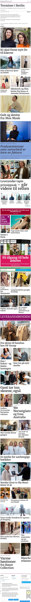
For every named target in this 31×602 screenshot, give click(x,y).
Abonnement (14, 578)
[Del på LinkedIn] (28, 11)
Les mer (28, 588)
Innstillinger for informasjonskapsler (25, 601)
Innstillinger (10, 599)
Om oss (13, 576)
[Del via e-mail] (30, 11)
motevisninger (5, 23)
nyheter (20, 23)
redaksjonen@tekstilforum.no (4, 579)
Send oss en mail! (28, 206)
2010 (1, 23)
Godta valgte (16, 599)
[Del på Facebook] (27, 11)
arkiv (27, 23)
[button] (1, 193)
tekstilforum (11, 23)
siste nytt (16, 23)
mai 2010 (23, 23)
